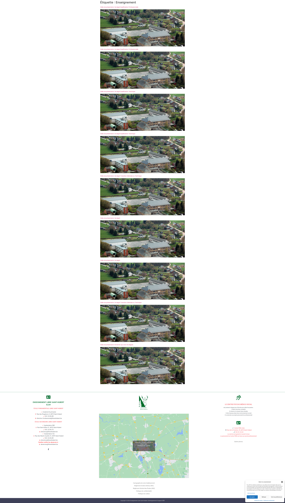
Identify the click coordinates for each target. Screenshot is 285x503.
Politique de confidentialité (268, 500)
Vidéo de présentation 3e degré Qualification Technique (117, 91)
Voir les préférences (276, 497)
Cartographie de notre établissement (144, 483)
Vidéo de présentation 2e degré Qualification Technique (117, 133)
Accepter (252, 497)
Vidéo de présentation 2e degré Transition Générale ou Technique (120, 302)
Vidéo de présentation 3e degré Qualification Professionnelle (119, 7)
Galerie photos (238, 441)
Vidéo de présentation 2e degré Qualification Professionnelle (119, 49)
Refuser (264, 497)
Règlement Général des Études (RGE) (144, 488)
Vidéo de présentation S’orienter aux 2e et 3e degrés (116, 344)
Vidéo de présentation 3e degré (110, 218)
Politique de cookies (258, 500)
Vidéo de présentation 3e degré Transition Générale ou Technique (120, 176)
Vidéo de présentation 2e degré (110, 260)
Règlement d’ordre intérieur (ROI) (144, 485)
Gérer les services (251, 493)
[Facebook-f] (48, 449)
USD (163, 500)
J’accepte (144, 449)
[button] (282, 482)
